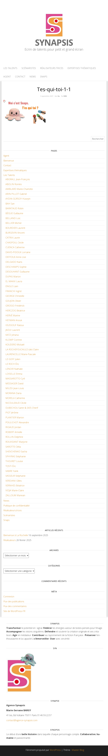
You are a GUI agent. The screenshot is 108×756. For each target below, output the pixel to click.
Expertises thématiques (82, 68)
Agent (7, 76)
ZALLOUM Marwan (15, 495)
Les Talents (10, 68)
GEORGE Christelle (14, 295)
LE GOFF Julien (12, 359)
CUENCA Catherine (15, 247)
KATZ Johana (12, 334)
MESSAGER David (14, 383)
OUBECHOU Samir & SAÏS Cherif (21, 407)
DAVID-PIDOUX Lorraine (17, 252)
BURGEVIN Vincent (15, 232)
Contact (20, 76)
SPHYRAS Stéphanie (15, 456)
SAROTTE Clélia (13, 446)
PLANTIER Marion (14, 417)
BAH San (9, 203)
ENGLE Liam (11, 286)
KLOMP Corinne (13, 339)
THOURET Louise (14, 461)
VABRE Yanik (11, 471)
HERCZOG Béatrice (15, 310)
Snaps (43, 76)
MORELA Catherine (15, 398)
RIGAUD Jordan (13, 427)
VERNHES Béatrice (14, 485)
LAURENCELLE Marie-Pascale (20, 354)
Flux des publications (13, 601)
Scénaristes (29, 68)
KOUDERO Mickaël (14, 344)
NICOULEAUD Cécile (15, 402)
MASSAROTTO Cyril (15, 378)
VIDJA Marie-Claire (14, 490)
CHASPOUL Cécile (14, 242)
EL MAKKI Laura (13, 281)
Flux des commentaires (15, 606)
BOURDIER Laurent (15, 227)
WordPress (55, 750)
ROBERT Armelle (13, 432)
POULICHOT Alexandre (17, 422)
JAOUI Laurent (12, 329)
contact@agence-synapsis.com (21, 720)
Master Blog (78, 750)
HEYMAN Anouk (13, 320)
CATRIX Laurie (12, 237)
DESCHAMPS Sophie (15, 266)
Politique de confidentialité (16, 505)
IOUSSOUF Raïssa (14, 325)
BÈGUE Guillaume (14, 213)
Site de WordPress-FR (14, 611)
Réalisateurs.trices (51, 68)
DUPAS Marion (13, 276)
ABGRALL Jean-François (17, 179)
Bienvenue (8, 160)
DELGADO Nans (13, 261)
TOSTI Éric (10, 466)
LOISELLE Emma (13, 373)
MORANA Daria (13, 393)
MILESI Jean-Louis (14, 388)
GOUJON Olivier (13, 300)
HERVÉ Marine (12, 315)
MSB (65, 96)
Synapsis (54, 42)
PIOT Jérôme (11, 412)
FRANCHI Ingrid (13, 291)
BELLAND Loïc (13, 218)
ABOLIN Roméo (13, 184)
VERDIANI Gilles (13, 480)
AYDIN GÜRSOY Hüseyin (17, 198)
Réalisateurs (9, 540)
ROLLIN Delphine (14, 436)
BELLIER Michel (13, 223)
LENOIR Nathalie (14, 368)
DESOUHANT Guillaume (17, 271)
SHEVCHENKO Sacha (16, 451)
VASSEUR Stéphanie (15, 475)
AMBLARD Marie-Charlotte (19, 189)
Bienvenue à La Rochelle (15, 535)
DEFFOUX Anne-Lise (15, 257)
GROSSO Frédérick (14, 305)
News (33, 76)
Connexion (8, 596)
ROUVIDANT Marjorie (16, 441)
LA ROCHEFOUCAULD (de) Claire (22, 349)
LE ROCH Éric (12, 363)
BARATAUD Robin (14, 208)
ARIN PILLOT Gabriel (16, 193)
